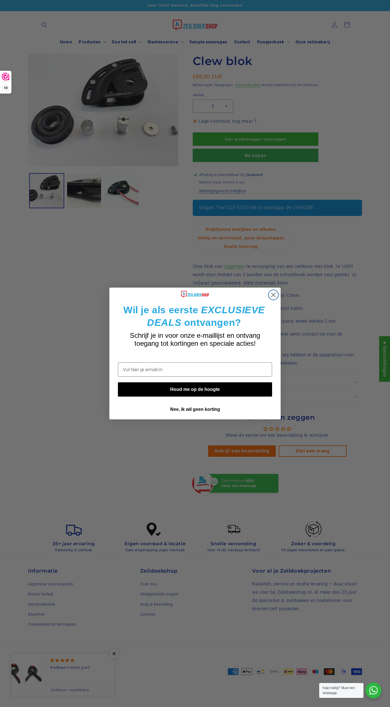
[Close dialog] (273, 295)
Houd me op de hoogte (195, 389)
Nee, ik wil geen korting (195, 409)
